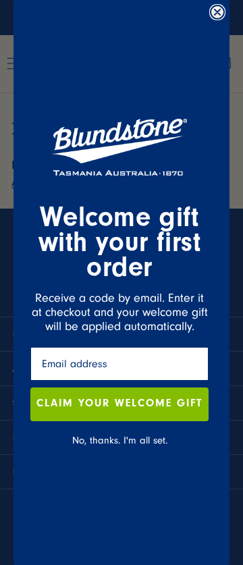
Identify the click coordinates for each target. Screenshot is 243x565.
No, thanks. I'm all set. (119, 440)
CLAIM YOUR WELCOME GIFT (119, 404)
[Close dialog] (217, 12)
